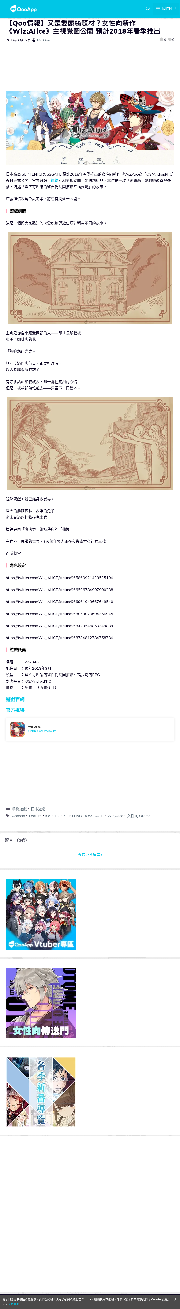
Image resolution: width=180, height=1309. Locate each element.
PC (57, 815)
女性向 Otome (139, 815)
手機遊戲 (19, 809)
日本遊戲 (38, 809)
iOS (48, 815)
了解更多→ (15, 1304)
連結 (54, 180)
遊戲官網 (15, 699)
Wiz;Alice (115, 815)
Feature (35, 815)
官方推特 (15, 710)
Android (18, 815)
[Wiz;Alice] (90, 729)
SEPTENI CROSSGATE (84, 815)
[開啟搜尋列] (148, 9)
